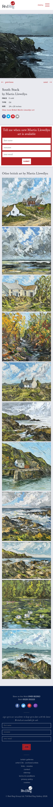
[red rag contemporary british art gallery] (8, 5)
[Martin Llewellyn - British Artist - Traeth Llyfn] (26, 560)
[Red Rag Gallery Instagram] (35, 706)
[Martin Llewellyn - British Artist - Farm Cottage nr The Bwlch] (26, 381)
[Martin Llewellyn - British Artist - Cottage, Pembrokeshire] (26, 293)
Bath (26, 699)
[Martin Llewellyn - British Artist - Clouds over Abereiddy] (26, 202)
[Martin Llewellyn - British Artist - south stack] (26, 46)
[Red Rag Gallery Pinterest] (29, 706)
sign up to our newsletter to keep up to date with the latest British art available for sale (26, 719)
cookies (27, 785)
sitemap (27, 775)
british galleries (27, 762)
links (23, 768)
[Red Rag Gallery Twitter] (23, 706)
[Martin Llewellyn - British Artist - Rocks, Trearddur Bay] (26, 516)
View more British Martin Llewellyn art (18, 110)
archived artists (31, 765)
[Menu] (47, 5)
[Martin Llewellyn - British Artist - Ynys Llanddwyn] (26, 654)
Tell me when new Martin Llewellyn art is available (26, 133)
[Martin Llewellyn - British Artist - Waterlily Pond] (26, 604)
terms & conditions (27, 778)
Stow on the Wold (26, 696)
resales (29, 768)
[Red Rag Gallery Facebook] (17, 706)
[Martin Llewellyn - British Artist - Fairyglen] (26, 336)
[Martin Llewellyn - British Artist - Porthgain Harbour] (26, 466)
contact (27, 772)
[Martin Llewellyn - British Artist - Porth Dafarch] (26, 421)
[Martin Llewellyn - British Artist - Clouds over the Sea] (26, 251)
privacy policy (27, 782)
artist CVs (19, 765)
